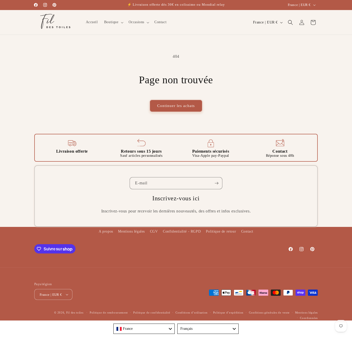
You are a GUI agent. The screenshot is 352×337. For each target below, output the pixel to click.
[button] (113, 22)
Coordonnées (309, 317)
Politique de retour (221, 231)
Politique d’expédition (228, 312)
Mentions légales (131, 231)
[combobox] (144, 329)
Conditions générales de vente (269, 312)
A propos (106, 231)
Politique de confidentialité (151, 312)
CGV (154, 231)
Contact (247, 231)
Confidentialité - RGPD (182, 231)
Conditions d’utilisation (191, 312)
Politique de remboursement (109, 312)
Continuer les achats (176, 106)
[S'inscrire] (216, 183)
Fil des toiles (74, 312)
